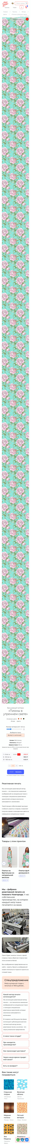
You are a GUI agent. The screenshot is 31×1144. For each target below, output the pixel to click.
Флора (13, 721)
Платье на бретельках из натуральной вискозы (8, 874)
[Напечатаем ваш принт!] (21, 7)
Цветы (19, 721)
